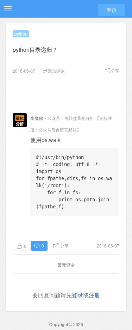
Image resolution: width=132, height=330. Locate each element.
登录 (112, 9)
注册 (94, 295)
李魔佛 (36, 118)
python (20, 34)
